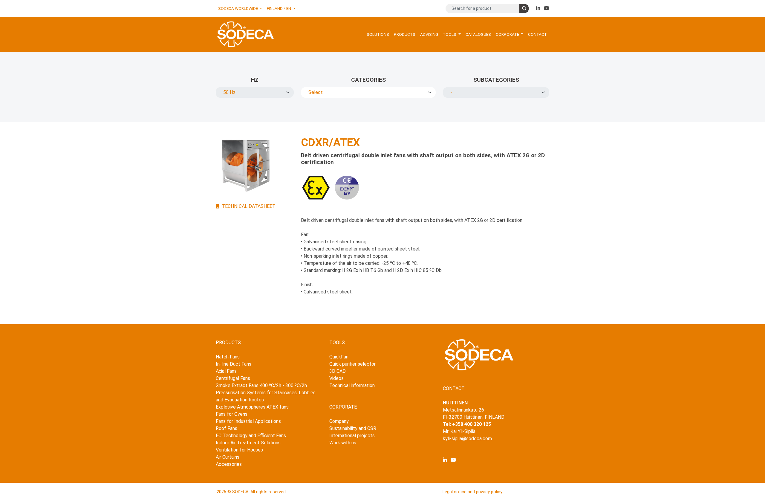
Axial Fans (226, 371)
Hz (254, 79)
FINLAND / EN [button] (279, 8)
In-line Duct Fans (233, 364)
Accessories (229, 464)
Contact (537, 34)
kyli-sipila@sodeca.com (467, 438)
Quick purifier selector (352, 364)
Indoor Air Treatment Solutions (248, 443)
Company (339, 421)
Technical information (352, 385)
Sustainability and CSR (352, 428)
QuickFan (338, 357)
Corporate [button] (508, 34)
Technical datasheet (249, 206)
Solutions (378, 34)
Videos (336, 378)
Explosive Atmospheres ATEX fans (252, 407)
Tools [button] (450, 34)
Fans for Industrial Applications (248, 421)
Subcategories (496, 79)
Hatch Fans (228, 357)
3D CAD (337, 371)
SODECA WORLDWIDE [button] (238, 8)
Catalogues (478, 34)
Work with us (342, 443)
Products (404, 34)
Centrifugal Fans (233, 378)
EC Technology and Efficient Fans (251, 435)
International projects (352, 435)
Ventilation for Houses (239, 450)
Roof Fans (226, 428)
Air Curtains (227, 457)
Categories (368, 79)
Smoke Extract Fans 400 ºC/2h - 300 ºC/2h (261, 385)
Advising (429, 34)
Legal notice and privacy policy (472, 491)
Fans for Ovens (231, 414)
